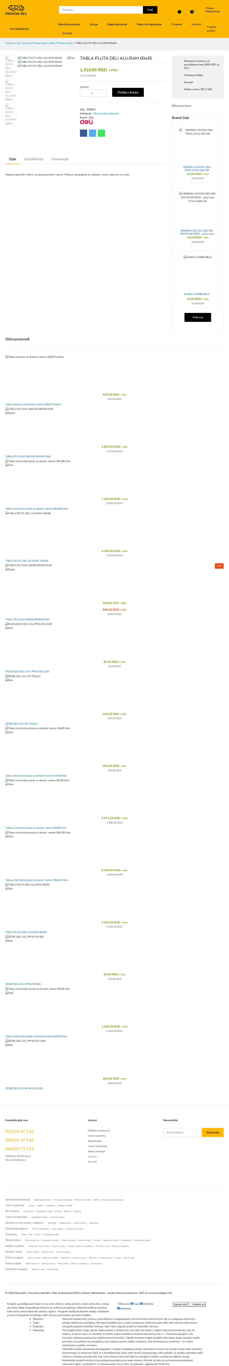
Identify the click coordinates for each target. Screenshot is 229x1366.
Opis (12, 159)
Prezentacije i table (44, 43)
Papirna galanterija (42, 1200)
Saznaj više (180, 1304)
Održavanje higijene (16, 1228)
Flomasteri (50, 1205)
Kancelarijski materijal (17, 1199)
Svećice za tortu (48, 1263)
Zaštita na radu (38, 1269)
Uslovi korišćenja (97, 1146)
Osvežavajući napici (51, 1234)
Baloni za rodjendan (79, 1263)
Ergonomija (93, 1223)
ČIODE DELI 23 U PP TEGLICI (21, 723)
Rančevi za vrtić (102, 1246)
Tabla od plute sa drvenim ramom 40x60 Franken (33, 404)
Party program (13, 1263)
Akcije (94, 24)
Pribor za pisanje (14, 1205)
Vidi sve (198, 317)
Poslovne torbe (32, 1252)
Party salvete (63, 1263)
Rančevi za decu (58, 1246)
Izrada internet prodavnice (122, 1293)
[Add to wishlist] (149, 93)
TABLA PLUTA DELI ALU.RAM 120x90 (26, 561)
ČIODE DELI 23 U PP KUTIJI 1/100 (24, 1088)
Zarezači (114, 113)
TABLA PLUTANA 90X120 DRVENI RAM (27, 456)
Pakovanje (52, 1223)
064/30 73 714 (19, 1149)
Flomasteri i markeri (50, 1240)
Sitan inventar (80, 1223)
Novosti (196, 24)
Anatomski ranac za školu (38, 1246)
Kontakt (67, 33)
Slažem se (198, 1304)
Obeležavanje (65, 1223)
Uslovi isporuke (96, 1135)
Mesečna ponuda (69, 24)
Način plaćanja (96, 1151)
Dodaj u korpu (128, 92)
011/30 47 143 (19, 1131)
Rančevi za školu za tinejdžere (80, 1246)
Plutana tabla (65, 43)
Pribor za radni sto (82, 1200)
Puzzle (118, 1258)
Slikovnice (93, 1258)
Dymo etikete (52, 1269)
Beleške (96, 1200)
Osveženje (11, 1234)
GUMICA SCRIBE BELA (196, 294)
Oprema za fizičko (110, 1240)
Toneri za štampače (16, 1217)
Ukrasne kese (96, 1263)
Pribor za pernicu (32, 1240)
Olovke (31, 1205)
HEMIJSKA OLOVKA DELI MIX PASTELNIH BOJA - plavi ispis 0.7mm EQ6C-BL (197, 232)
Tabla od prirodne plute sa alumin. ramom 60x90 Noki (35, 828)
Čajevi (37, 1234)
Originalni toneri (58, 1217)
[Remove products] (80, 93)
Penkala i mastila (65, 1205)
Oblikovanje (126, 1240)
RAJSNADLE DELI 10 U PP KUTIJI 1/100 (27, 671)
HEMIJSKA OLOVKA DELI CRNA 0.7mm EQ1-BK (197, 169)
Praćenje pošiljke (211, 28)
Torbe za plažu (47, 1252)
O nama (176, 24)
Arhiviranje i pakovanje (62, 1200)
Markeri (40, 1205)
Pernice (97, 1240)
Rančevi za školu (14, 1246)
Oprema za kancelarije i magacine (24, 1222)
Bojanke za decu (79, 1258)
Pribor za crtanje (68, 1240)
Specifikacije (33, 159)
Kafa (30, 1234)
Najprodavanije (117, 24)
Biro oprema (24, 43)
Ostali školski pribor (142, 1240)
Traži (150, 10)
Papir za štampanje (149, 24)
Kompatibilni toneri (40, 1217)
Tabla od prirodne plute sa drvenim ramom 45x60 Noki (36, 775)
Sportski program (63, 1252)
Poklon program (14, 1257)
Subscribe (212, 1132)
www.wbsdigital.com (160, 1293)
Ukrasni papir (129, 1258)
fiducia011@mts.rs (15, 1160)
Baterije (67, 1211)
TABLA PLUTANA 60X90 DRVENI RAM (27, 619)
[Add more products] (103, 93)
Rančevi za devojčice (120, 1246)
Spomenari (65, 1258)
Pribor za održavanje (40, 1229)
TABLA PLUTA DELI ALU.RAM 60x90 (26, 932)
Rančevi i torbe (13, 1251)
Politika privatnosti (98, 1130)
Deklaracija (60, 159)
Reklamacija (95, 1141)
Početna (9, 43)
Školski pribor (13, 1240)
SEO (141, 1293)
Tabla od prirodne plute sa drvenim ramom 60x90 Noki (36, 1036)
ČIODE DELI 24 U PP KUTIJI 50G (23, 984)
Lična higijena (57, 1229)
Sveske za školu (84, 1240)
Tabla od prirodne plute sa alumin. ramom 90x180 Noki (36, 508)
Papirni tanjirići (32, 1263)
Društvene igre (106, 1258)
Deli (91, 117)
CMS (75, 1293)
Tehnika (58, 1211)
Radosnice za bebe (50, 1258)
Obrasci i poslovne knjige (112, 1200)
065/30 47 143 (19, 1140)
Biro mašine (28, 1211)
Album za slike (34, 1258)
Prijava (210, 8)
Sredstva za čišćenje (74, 1229)
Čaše (23, 1234)
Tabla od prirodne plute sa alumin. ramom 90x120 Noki (36, 880)
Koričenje (77, 1211)
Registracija (213, 11)
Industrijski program (16, 1269)
